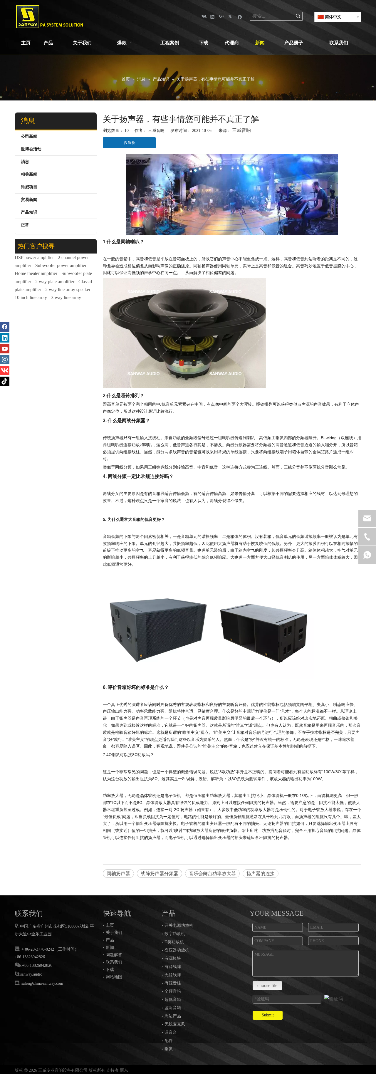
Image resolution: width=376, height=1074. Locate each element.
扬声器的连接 (260, 873)
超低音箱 (172, 999)
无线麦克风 (174, 1024)
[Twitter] (230, 16)
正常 (25, 225)
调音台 (170, 1032)
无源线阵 (172, 975)
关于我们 (114, 932)
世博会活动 (31, 149)
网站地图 (114, 976)
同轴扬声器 (118, 873)
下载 (110, 969)
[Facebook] (240, 16)
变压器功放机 (176, 950)
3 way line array (66, 297)
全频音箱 (172, 991)
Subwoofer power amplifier (60, 265)
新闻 (110, 947)
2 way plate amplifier (54, 281)
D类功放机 (174, 942)
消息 (25, 162)
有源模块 (172, 958)
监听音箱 (172, 1008)
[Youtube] (4, 348)
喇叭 (168, 1049)
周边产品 (172, 1016)
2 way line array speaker (67, 289)
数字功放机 (174, 934)
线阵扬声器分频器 (159, 873)
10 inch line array (31, 297)
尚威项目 (29, 187)
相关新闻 (29, 174)
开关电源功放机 (178, 925)
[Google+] (221, 16)
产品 (110, 939)
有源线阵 (172, 966)
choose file (267, 985)
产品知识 (29, 212)
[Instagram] (4, 359)
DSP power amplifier (34, 257)
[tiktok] (4, 381)
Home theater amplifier (36, 273)
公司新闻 (29, 136)
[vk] (203, 16)
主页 (110, 925)
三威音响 (241, 130)
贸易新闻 (29, 199)
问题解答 (114, 954)
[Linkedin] (212, 16)
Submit (268, 1015)
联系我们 (114, 962)
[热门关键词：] (298, 16)
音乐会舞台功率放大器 (212, 873)
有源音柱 (172, 983)
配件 (168, 1040)
